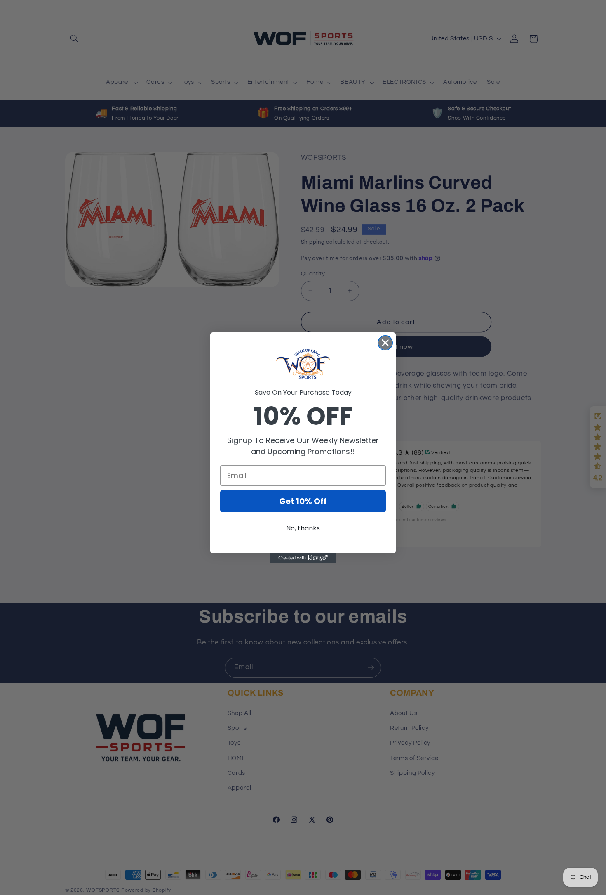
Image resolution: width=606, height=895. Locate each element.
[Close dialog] (385, 343)
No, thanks (303, 528)
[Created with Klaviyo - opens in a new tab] (303, 558)
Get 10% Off (303, 501)
